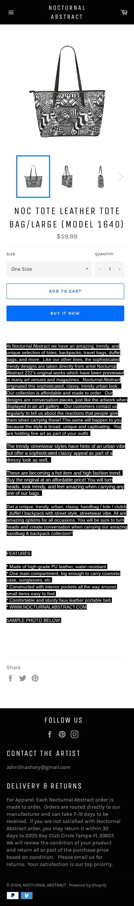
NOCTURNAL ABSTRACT (67, 12)
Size (11, 254)
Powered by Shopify (87, 885)
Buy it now (65, 313)
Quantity (104, 254)
